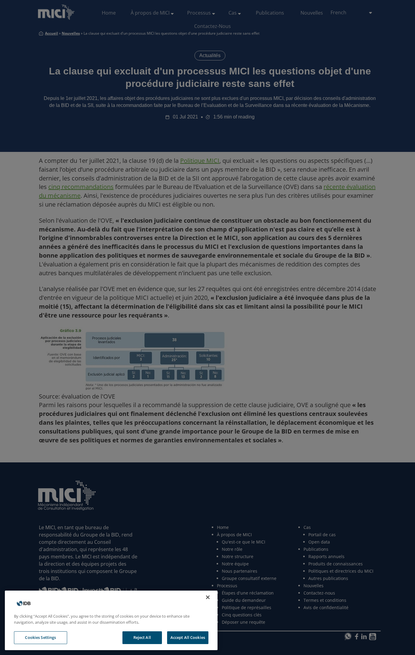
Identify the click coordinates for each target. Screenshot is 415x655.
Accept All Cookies (187, 637)
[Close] (207, 597)
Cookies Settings (40, 637)
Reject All (142, 637)
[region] (111, 620)
